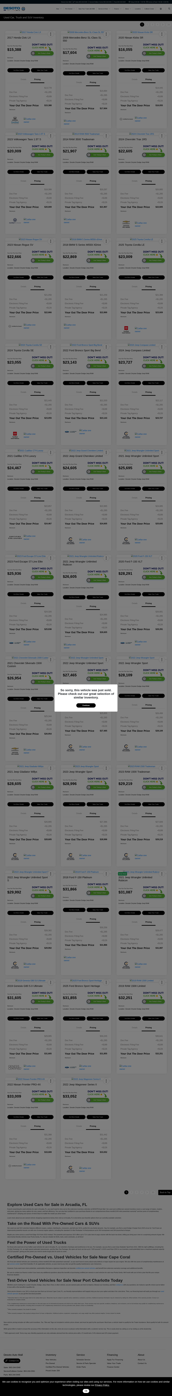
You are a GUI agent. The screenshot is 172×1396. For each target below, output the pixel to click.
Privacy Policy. (102, 1385)
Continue (86, 705)
